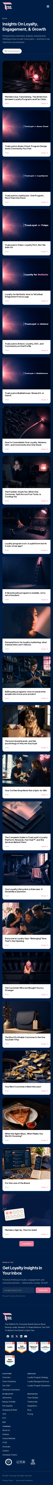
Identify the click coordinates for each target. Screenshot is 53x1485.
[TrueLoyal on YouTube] (25, 1336)
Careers (5, 1451)
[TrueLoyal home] (11, 1317)
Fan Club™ (6, 1385)
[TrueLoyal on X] (16, 1336)
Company (6, 1426)
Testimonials (32, 1402)
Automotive (7, 1398)
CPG (4, 1414)
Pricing (30, 1414)
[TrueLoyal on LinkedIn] (21, 1336)
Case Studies (32, 1398)
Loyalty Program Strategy (37, 1377)
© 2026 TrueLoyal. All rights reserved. (17, 1476)
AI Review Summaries (11, 1390)
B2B (4, 1422)
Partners (5, 1434)
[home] (8, 6)
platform (6, 1373)
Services (31, 1373)
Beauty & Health (8, 1402)
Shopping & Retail (9, 1410)
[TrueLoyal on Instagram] (12, 1336)
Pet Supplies (7, 1406)
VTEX (4, 1442)
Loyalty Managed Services (38, 1381)
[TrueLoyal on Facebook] (7, 1336)
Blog (29, 1410)
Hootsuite (6, 1447)
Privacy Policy (7, 1480)
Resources (32, 1394)
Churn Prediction (9, 1381)
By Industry (7, 1394)
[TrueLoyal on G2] (10, 1347)
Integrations (32, 1406)
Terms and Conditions (24, 1480)
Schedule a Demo (9, 1455)
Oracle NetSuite (8, 1438)
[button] (48, 6)
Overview (6, 1377)
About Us (6, 1430)
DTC (4, 1418)
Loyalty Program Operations (38, 1385)
